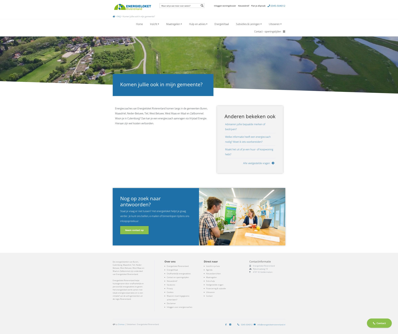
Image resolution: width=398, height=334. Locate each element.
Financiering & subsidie (216, 288)
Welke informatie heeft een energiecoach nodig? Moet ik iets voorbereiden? (248, 139)
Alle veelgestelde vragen (257, 163)
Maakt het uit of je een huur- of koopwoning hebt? (249, 152)
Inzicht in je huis (213, 266)
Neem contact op (134, 230)
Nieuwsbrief (243, 5)
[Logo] (132, 7)
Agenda (209, 270)
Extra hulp (210, 281)
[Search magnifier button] (202, 5)
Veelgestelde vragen (214, 284)
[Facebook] (226, 324)
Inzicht (153, 24)
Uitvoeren (274, 24)
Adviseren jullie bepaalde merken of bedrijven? (245, 127)
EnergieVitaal (222, 24)
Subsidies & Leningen (248, 24)
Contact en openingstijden (178, 277)
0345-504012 (277, 5)
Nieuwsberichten (213, 273)
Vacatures (171, 284)
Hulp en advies (197, 24)
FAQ (119, 16)
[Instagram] (230, 324)
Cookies (170, 292)
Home (139, 24)
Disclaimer (171, 303)
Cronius (121, 324)
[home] (114, 16)
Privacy (170, 288)
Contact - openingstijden (268, 31)
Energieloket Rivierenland (178, 266)
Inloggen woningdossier (225, 5)
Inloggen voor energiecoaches (179, 307)
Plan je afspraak (258, 5)
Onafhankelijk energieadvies (179, 273)
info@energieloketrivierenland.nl (271, 324)
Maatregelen (173, 24)
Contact (209, 296)
